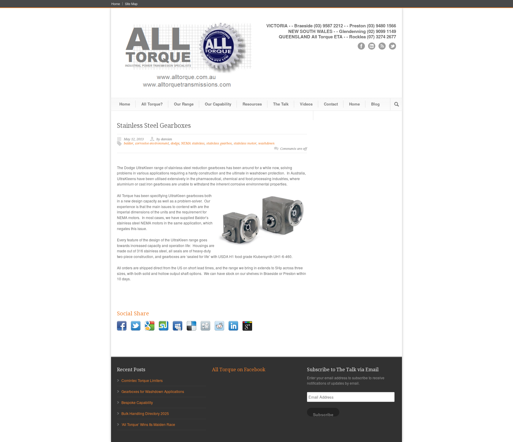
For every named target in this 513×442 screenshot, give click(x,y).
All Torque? (152, 104)
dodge (175, 143)
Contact (331, 104)
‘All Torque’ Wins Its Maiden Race (148, 424)
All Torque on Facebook (238, 369)
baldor (128, 143)
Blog (375, 104)
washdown (266, 143)
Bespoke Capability (137, 402)
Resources (252, 104)
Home (115, 3)
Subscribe (323, 414)
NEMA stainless (193, 143)
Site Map (131, 3)
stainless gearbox (219, 143)
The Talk (281, 104)
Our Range (184, 104)
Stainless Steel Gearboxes (154, 125)
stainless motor (245, 143)
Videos (306, 104)
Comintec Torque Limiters (142, 380)
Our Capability (218, 104)
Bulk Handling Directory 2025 (145, 413)
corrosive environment (152, 143)
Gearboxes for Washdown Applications (152, 391)
